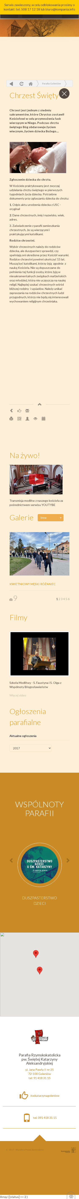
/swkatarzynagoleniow (44, 1095)
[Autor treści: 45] (27, 418)
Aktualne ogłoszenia (22, 736)
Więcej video (17, 695)
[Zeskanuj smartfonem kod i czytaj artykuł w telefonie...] (19, 418)
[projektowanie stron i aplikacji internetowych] (68, 1150)
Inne (43, 517)
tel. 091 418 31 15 (45, 1117)
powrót (11, 83)
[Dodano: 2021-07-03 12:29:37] (43, 418)
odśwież (21, 83)
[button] (35, 954)
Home (30, 83)
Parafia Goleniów (51, 83)
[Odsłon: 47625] (35, 418)
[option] (39, 875)
